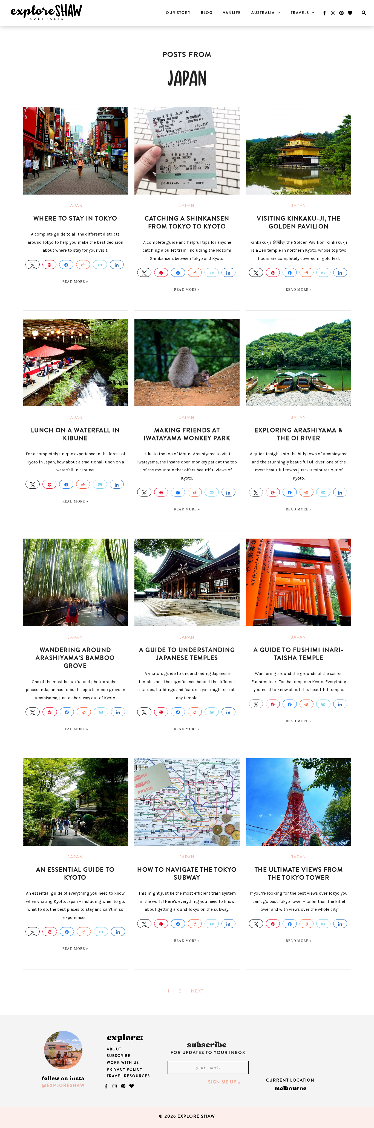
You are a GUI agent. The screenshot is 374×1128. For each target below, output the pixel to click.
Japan (75, 205)
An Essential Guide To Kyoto (75, 873)
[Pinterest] (341, 12)
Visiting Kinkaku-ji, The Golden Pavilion (299, 222)
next (197, 991)
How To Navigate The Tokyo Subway (187, 873)
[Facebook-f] (324, 12)
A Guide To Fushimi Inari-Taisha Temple (299, 654)
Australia (263, 12)
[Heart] (350, 12)
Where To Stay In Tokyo (75, 218)
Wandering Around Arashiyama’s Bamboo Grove (75, 658)
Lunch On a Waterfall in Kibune (75, 434)
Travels (300, 12)
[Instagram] (332, 12)
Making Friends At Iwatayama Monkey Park (187, 434)
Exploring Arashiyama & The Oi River (299, 434)
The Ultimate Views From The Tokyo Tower (299, 873)
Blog (206, 12)
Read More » (75, 282)
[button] (363, 12)
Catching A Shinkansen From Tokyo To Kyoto (187, 222)
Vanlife (232, 12)
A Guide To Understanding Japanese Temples (187, 654)
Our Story (178, 12)
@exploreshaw (63, 1085)
